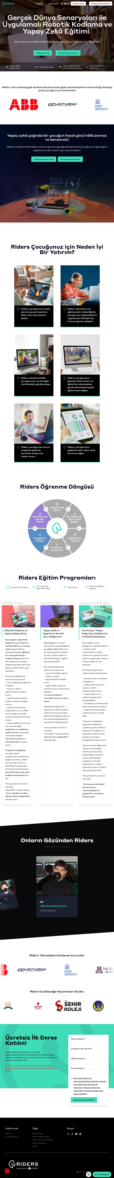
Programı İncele (42, 53)
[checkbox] (72, 1078)
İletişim (34, 1146)
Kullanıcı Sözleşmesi (39, 1143)
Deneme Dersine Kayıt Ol (84, 1100)
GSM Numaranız (78, 1058)
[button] (7, 1171)
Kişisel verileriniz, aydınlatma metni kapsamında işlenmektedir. (88, 1090)
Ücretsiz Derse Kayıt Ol (100, 4)
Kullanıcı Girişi (78, 4)
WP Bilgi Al (103, 1174)
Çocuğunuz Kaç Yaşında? (81, 1049)
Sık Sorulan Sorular (12, 1137)
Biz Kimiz (8, 1133)
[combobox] (88, 1052)
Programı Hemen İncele (43, 159)
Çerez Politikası (37, 1133)
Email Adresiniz (78, 1068)
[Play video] (5, 890)
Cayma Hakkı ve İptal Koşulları (42, 1140)
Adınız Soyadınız (78, 1039)
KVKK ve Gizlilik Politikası (41, 1137)
